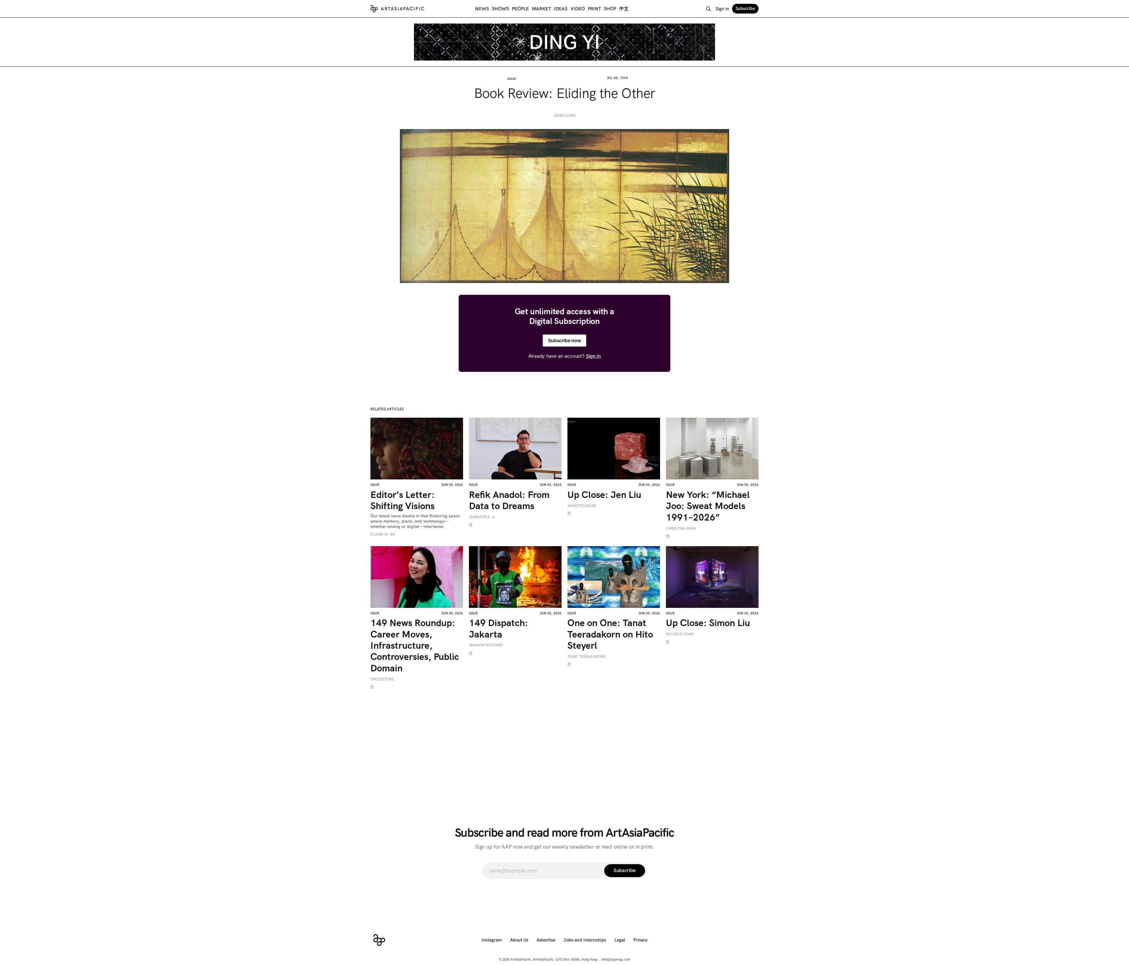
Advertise (546, 940)
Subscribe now (564, 340)
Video (577, 9)
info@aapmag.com (616, 959)
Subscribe (745, 8)
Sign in (722, 9)
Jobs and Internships (585, 940)
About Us (519, 940)
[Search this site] (708, 9)
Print (594, 9)
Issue (511, 79)
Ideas (560, 9)
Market (541, 9)
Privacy (640, 940)
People (520, 9)
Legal (619, 940)
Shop (610, 9)
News (482, 9)
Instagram (492, 940)
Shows (500, 9)
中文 (624, 9)
